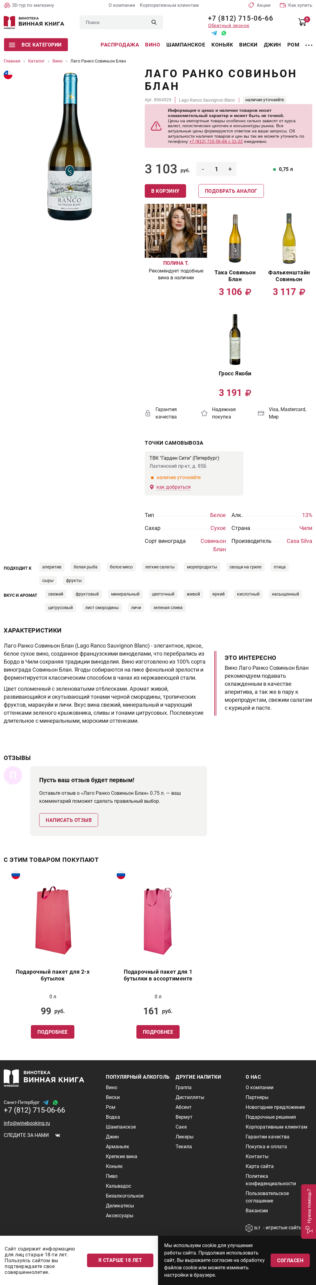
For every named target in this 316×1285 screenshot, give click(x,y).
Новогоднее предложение (275, 1107)
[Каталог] (309, 41)
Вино (152, 45)
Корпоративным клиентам (169, 5)
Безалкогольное (124, 1196)
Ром (293, 45)
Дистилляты (190, 1097)
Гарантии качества (267, 1137)
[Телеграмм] (214, 33)
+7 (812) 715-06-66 (238, 18)
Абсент (184, 1107)
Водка (113, 1117)
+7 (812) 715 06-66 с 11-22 (216, 141)
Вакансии (257, 1211)
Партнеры (257, 1097)
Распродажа (120, 45)
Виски (248, 45)
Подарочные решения (271, 1117)
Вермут (184, 1117)
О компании (122, 5)
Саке (181, 1127)
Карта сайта (260, 1166)
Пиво (112, 1176)
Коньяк (222, 45)
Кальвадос (118, 1186)
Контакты (257, 1156)
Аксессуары (119, 1215)
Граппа (184, 1087)
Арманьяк (117, 1147)
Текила (184, 1147)
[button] (308, 1211)
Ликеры (184, 1137)
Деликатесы (120, 1206)
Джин (272, 45)
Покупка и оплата (266, 1147)
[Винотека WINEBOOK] (34, 22)
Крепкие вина (121, 1156)
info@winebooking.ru (27, 1123)
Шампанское (185, 45)
